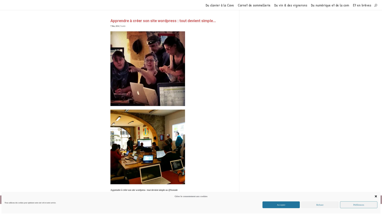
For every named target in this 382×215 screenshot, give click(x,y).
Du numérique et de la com (330, 5)
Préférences (358, 205)
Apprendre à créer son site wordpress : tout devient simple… (163, 21)
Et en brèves (362, 5)
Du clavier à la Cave (220, 5)
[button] (375, 196)
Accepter (281, 205)
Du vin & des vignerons (290, 5)
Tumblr (122, 26)
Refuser (320, 205)
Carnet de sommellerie (254, 5)
